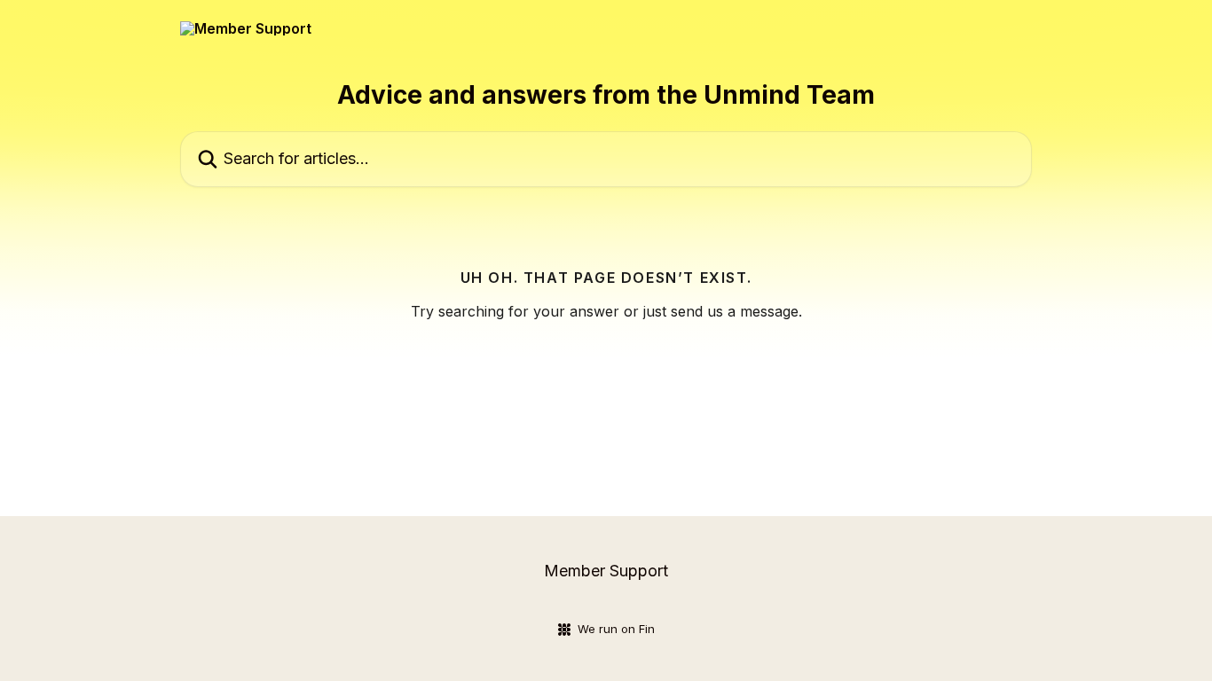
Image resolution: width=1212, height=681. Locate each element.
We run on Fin (616, 629)
